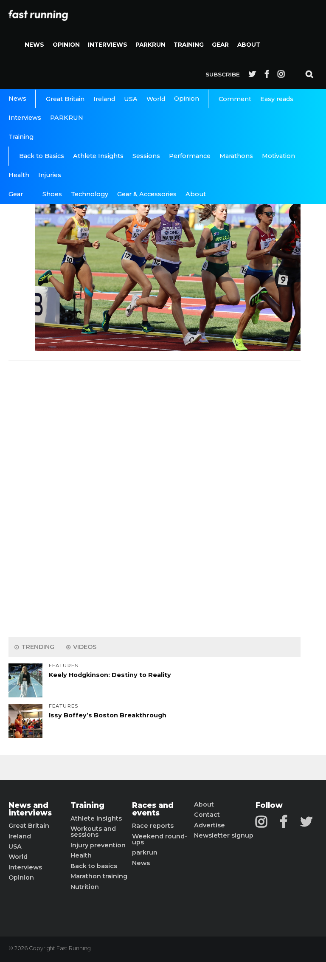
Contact (207, 815)
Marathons (236, 156)
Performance (190, 156)
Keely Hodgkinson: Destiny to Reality (110, 675)
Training (189, 44)
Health (18, 175)
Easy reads (276, 99)
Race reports (153, 826)
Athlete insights (96, 818)
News (34, 44)
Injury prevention (98, 845)
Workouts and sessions (93, 832)
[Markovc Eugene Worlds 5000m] (168, 348)
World (155, 99)
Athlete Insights (98, 156)
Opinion (66, 44)
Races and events (153, 808)
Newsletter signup (223, 835)
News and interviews (30, 808)
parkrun (144, 852)
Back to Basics (41, 156)
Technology (89, 194)
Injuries (49, 175)
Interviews (107, 44)
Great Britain (65, 99)
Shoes (52, 194)
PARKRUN (150, 44)
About (248, 44)
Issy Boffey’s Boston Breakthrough (107, 715)
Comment (235, 99)
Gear (220, 44)
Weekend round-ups (159, 839)
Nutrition (84, 887)
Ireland (104, 99)
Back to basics (93, 866)
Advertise (209, 825)
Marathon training (98, 876)
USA (131, 99)
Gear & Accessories (147, 194)
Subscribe (222, 74)
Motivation (278, 156)
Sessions (146, 156)
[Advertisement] (154, 497)
